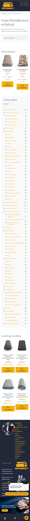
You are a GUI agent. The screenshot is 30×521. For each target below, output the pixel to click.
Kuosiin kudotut (12, 159)
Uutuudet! (8, 308)
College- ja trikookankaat (12, 112)
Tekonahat (11, 249)
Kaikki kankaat (9, 131)
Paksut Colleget (12, 122)
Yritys (16, 458)
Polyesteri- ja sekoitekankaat (16, 243)
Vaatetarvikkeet (9, 311)
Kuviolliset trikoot (13, 119)
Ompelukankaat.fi (20, 441)
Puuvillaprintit (12, 177)
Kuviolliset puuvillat (13, 295)
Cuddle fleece (11, 137)
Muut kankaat (9, 230)
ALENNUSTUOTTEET (11, 109)
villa (9, 255)
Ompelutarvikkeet (10, 258)
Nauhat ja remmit (12, 320)
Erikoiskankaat (12, 140)
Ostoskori (17, 447)
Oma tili (17, 439)
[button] (7, 89)
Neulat (9, 271)
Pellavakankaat (9, 286)
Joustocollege (11, 153)
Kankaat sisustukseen (11, 202)
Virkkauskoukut (12, 283)
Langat (9, 264)
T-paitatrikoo (11, 187)
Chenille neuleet (12, 234)
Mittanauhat (11, 268)
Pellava (10, 171)
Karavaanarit (18, 431)
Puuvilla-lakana (12, 174)
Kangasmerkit (11, 317)
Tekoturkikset (11, 190)
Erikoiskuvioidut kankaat (14, 237)
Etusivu (5, 13)
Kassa (16, 433)
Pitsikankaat (11, 240)
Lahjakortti (8, 227)
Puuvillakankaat (9, 289)
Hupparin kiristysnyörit (14, 314)
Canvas (9, 134)
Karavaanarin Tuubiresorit (12, 211)
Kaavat (9, 261)
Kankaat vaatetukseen (11, 205)
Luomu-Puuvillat (12, 298)
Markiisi (10, 165)
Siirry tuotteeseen (7, 84)
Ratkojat (10, 274)
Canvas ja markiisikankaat (15, 292)
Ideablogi (19, 425)
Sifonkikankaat (12, 246)
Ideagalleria (18, 423)
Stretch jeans (11, 184)
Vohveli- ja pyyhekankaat (12, 323)
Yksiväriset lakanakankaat (15, 305)
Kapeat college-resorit (14, 156)
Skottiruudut (11, 180)
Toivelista (17, 454)
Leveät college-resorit (14, 162)
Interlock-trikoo (12, 150)
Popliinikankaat (12, 302)
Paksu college (11, 168)
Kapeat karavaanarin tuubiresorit (17, 219)
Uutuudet (17, 456)
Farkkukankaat (9, 128)
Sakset (9, 277)
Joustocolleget (12, 116)
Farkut (9, 143)
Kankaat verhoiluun (10, 208)
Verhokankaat (11, 196)
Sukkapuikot (11, 280)
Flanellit (10, 146)
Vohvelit (10, 199)
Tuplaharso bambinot (14, 193)
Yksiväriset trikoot (13, 125)
